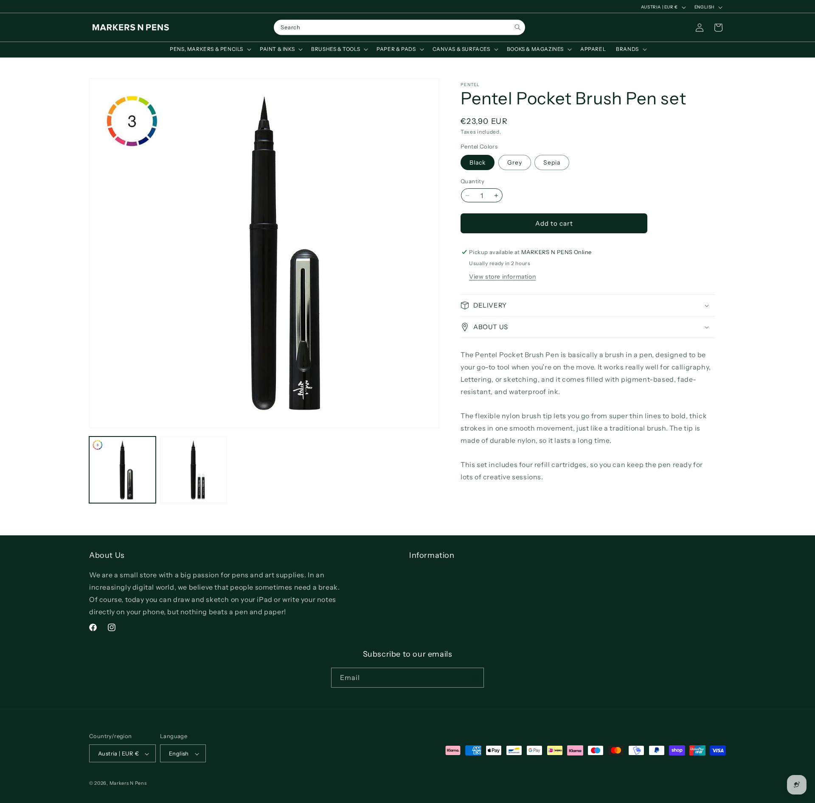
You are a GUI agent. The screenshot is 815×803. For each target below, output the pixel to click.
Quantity (472, 181)
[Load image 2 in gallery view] (193, 469)
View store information (502, 276)
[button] (210, 49)
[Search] (517, 27)
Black (477, 162)
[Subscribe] (474, 678)
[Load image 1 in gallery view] (122, 469)
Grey (514, 162)
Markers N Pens (128, 783)
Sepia (551, 162)
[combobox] (399, 27)
